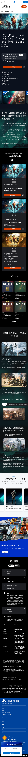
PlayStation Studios (6, 712)
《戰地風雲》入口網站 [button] (12, 404)
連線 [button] (3, 733)
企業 (3, 716)
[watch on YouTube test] (22, 102)
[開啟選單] (1, 2)
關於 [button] (3, 707)
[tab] (11, 566)
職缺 (3, 710)
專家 (12, 11)
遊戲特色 (7, 11)
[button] (5, 81)
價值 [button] (3, 724)
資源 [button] (3, 730)
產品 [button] (3, 721)
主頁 (3, 703)
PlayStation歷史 (5, 717)
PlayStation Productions (6, 714)
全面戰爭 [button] (4, 404)
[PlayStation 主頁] (14, 2)
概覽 (2, 11)
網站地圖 (24, 751)
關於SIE (3, 708)
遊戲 (6, 703)
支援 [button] (3, 727)
